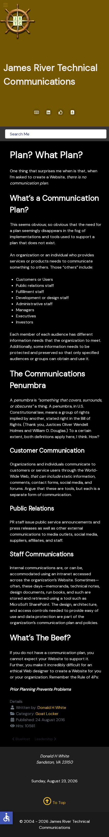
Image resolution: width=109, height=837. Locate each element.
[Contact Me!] (73, 112)
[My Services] (36, 112)
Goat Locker (47, 713)
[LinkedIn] (49, 112)
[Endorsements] (61, 112)
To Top (58, 802)
